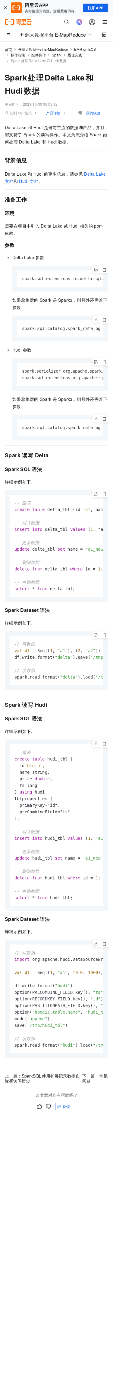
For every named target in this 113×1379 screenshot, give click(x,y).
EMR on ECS (85, 49)
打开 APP (95, 8)
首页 (8, 49)
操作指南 (18, 54)
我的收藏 (93, 112)
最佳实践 (74, 54)
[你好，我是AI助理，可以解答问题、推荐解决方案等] (79, 22)
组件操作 (38, 54)
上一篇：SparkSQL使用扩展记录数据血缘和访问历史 (42, 1078)
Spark (56, 54)
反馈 (66, 1106)
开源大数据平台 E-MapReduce (43, 49)
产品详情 (53, 112)
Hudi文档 (28, 181)
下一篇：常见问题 (95, 1078)
